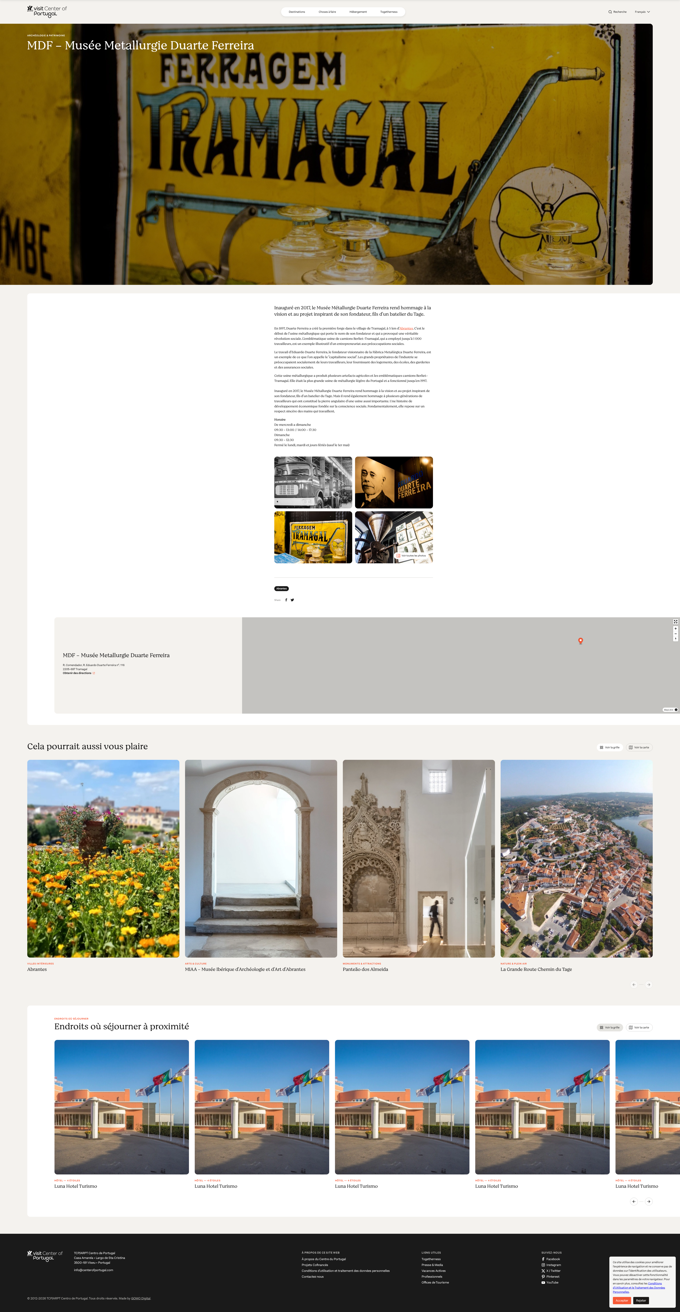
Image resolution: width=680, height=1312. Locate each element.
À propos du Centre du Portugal (324, 1259)
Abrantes (406, 328)
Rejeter (641, 1300)
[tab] (610, 747)
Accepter (622, 1300)
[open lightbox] (313, 482)
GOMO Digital (140, 1298)
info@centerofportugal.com (93, 1270)
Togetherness (431, 1259)
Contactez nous (313, 1276)
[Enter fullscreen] (675, 621)
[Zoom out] (675, 633)
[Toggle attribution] (676, 710)
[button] (642, 11)
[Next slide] (649, 1201)
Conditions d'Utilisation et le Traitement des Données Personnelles (639, 1288)
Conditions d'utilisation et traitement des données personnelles (346, 1271)
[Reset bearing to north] (675, 638)
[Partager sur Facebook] (286, 600)
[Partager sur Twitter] (292, 600)
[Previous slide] (634, 1201)
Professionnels (432, 1276)
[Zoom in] (675, 628)
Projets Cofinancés (315, 1265)
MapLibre (668, 709)
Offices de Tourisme (435, 1282)
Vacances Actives (434, 1271)
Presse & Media (432, 1265)
